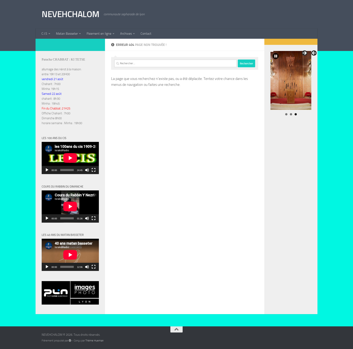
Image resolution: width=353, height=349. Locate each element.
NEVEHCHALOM (70, 14)
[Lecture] (47, 170)
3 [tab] (296, 114)
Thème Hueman (94, 340)
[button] (276, 56)
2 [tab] (291, 114)
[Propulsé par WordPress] (70, 340)
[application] (70, 158)
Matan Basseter (67, 33)
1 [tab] (286, 114)
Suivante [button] (304, 53)
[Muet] (87, 170)
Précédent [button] (314, 53)
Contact (146, 33)
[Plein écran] (94, 170)
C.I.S (44, 33)
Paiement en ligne (99, 33)
